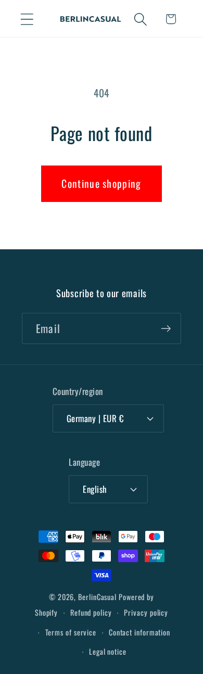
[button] (27, 19)
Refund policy (91, 612)
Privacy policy (146, 612)
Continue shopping (101, 183)
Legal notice (107, 651)
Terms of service (71, 632)
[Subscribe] (166, 329)
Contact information (139, 632)
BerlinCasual (97, 596)
